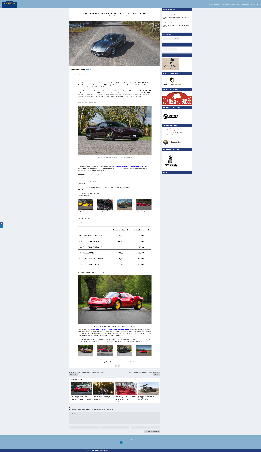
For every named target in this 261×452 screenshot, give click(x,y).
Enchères (126, 16)
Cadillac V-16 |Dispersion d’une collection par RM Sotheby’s (101, 398)
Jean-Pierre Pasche (111, 16)
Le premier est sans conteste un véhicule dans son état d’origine (131, 166)
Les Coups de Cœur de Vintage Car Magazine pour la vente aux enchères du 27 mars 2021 (125, 398)
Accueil (210, 4)
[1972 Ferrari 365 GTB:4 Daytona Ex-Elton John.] (143, 355)
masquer (88, 69)
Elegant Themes (94, 450)
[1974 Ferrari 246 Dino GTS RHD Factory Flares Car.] (85, 355)
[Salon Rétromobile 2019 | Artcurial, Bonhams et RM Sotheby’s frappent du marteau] (81, 388)
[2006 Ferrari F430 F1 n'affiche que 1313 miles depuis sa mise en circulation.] (105, 209)
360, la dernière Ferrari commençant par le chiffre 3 (174, 30)
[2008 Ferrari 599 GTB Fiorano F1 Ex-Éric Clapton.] (124, 209)
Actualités (216, 4)
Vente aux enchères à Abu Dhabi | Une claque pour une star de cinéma (147, 398)
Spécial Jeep (245, 4)
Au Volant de (226, 4)
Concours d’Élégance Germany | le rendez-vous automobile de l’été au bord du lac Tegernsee (176, 13)
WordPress (106, 450)
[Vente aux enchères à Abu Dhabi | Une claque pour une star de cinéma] (148, 388)
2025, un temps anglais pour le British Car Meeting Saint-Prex (176, 22)
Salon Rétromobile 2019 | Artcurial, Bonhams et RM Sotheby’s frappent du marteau (81, 398)
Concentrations (235, 4)
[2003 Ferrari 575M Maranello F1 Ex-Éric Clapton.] (85, 209)
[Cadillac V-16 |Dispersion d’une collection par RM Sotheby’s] (103, 388)
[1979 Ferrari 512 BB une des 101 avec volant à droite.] (105, 355)
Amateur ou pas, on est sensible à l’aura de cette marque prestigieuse (110, 329)
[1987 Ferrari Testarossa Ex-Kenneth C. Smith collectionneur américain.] (124, 355)
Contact (253, 4)
